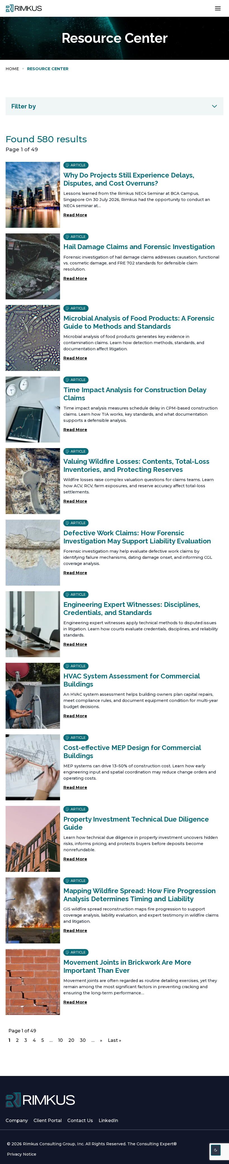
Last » (114, 1040)
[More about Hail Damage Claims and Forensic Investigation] (33, 266)
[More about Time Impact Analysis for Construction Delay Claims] (33, 410)
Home (12, 68)
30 (83, 1041)
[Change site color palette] (216, 1150)
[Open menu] (217, 8)
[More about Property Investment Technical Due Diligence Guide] (33, 839)
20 (71, 1041)
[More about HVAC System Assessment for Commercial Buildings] (33, 696)
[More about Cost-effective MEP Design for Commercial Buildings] (33, 767)
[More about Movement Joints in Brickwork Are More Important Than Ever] (33, 982)
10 (61, 1041)
